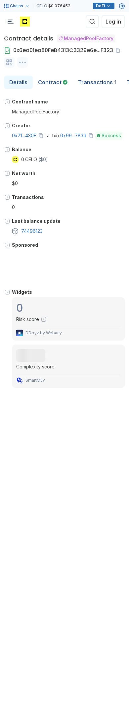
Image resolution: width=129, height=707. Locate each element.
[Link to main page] (25, 22)
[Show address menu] (22, 62)
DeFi (100, 5)
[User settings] (121, 6)
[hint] (7, 101)
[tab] (53, 82)
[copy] (119, 50)
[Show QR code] (9, 62)
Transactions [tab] (97, 82)
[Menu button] (10, 21)
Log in (113, 21)
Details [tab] (18, 82)
